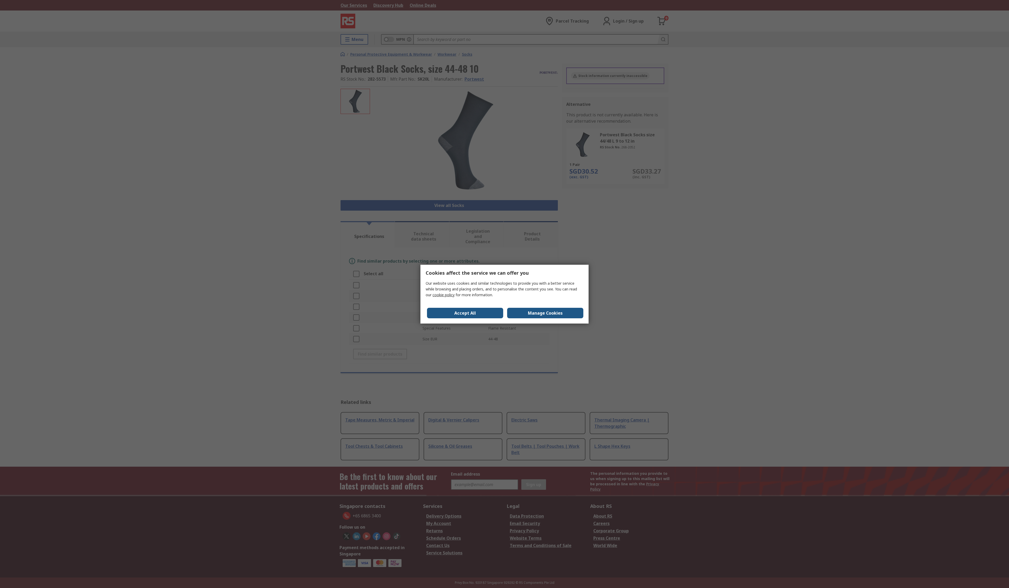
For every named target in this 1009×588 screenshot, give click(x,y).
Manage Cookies (545, 313)
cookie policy (444, 294)
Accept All (465, 313)
